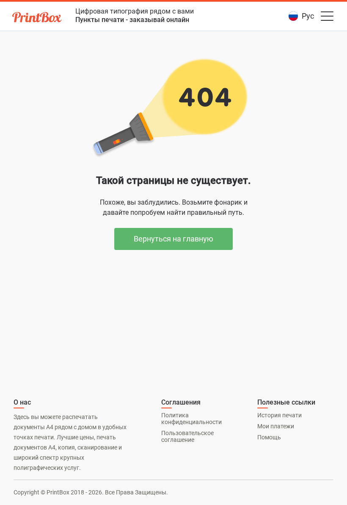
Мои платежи (275, 426)
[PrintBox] (37, 18)
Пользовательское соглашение (187, 436)
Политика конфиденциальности (191, 418)
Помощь (269, 437)
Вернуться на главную (173, 238)
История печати (279, 415)
